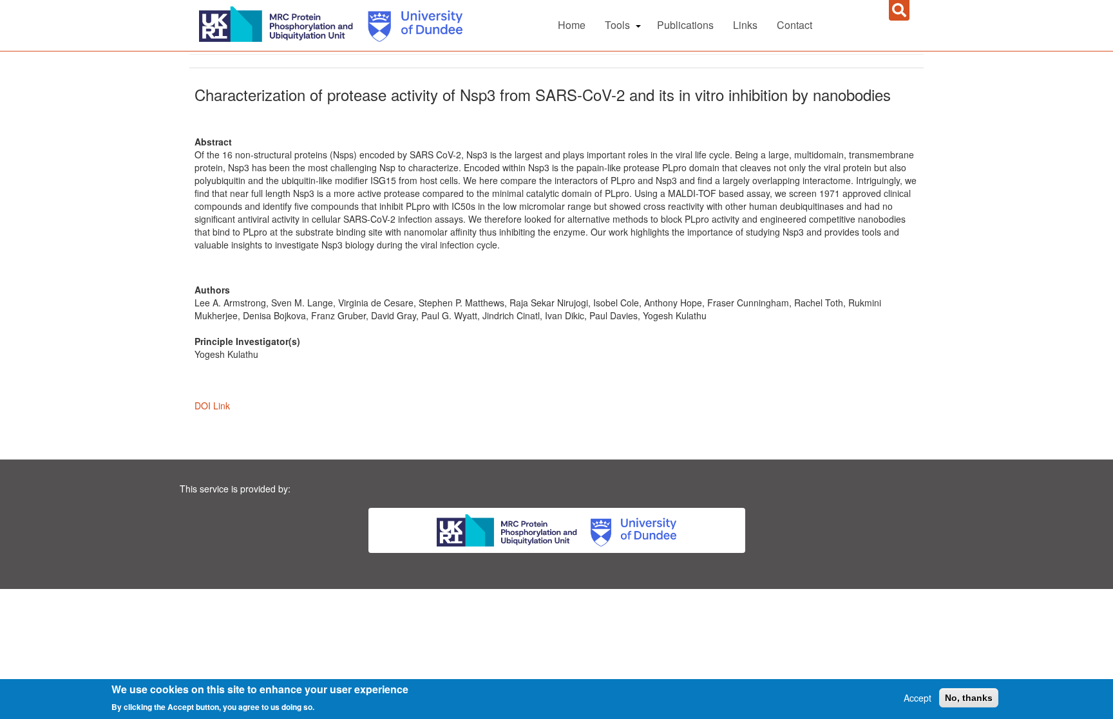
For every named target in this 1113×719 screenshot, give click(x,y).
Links (745, 24)
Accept (917, 697)
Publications (685, 24)
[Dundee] (410, 22)
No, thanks (969, 698)
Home (571, 24)
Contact (794, 24)
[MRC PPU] (279, 22)
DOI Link (212, 405)
